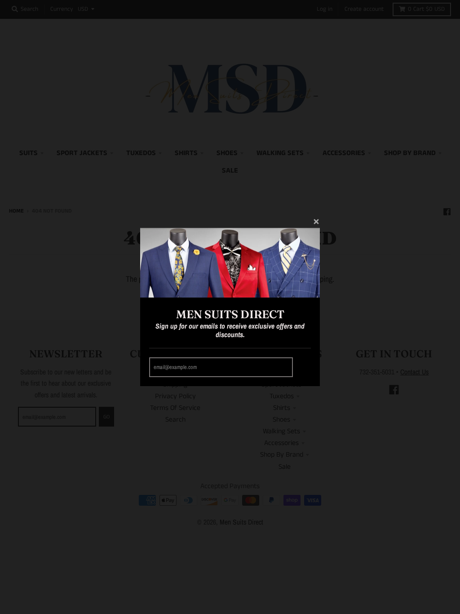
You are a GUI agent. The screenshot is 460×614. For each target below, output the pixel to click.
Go (303, 367)
